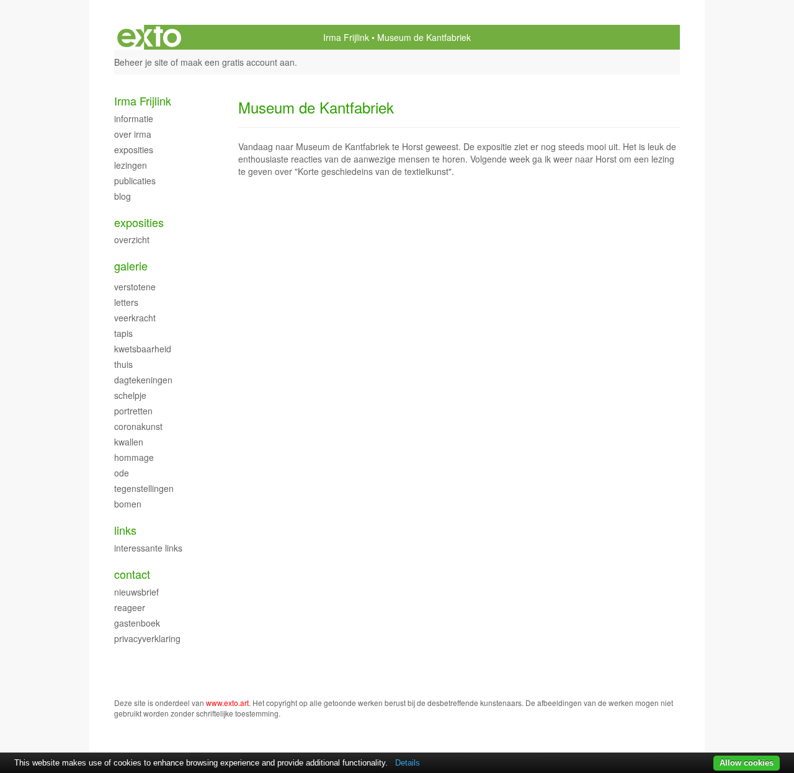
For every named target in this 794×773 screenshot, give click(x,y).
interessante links (148, 548)
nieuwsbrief (136, 592)
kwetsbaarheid (142, 348)
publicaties (135, 180)
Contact (132, 574)
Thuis (123, 364)
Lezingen (130, 165)
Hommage (134, 457)
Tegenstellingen (144, 488)
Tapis (123, 333)
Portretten (133, 410)
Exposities (133, 149)
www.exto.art (227, 702)
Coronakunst (138, 426)
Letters (126, 302)
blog (122, 196)
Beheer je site (141, 62)
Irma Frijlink (346, 37)
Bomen (127, 504)
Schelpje (130, 395)
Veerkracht (135, 317)
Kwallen (128, 442)
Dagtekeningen (143, 379)
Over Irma (132, 134)
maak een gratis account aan (238, 62)
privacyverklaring (147, 638)
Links (125, 530)
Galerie (131, 266)
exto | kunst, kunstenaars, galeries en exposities (149, 37)
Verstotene (135, 286)
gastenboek (137, 623)
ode (121, 473)
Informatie (133, 118)
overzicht (131, 239)
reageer (129, 607)
